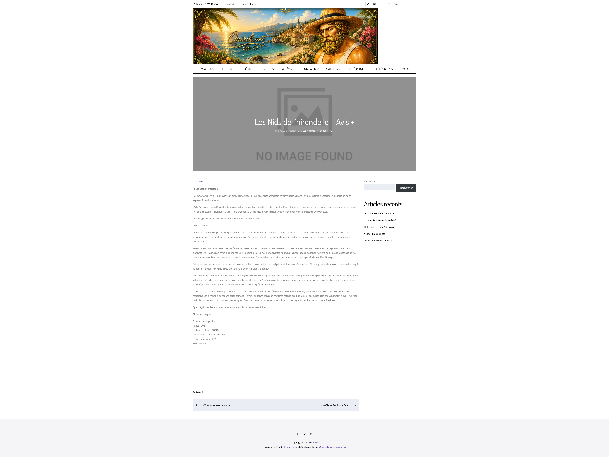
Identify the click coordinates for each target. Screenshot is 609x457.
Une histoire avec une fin (332, 446)
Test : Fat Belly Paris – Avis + (379, 213)
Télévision (383, 68)
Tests (405, 68)
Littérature (356, 68)
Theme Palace (291, 446)
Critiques (198, 181)
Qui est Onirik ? (248, 3)
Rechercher (370, 181)
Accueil (206, 68)
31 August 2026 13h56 (205, 3)
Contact (229, 3)
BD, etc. (227, 68)
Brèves (247, 68)
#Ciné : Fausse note (374, 233)
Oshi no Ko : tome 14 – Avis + (380, 226)
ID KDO (267, 68)
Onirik (314, 442)
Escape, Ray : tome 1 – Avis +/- (380, 220)
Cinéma (287, 68)
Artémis (200, 392)
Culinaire (309, 68)
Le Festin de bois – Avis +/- (378, 240)
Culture (332, 68)
